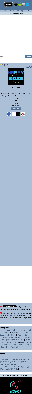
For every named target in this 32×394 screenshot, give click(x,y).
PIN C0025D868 (12, 315)
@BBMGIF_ (18, 105)
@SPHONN (13, 369)
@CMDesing (24, 359)
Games (27, 335)
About (27, 11)
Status (13, 344)
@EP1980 (24, 362)
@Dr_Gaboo (14, 362)
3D (1, 330)
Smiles (22, 342)
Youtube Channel (19, 313)
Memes (17, 337)
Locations (3, 337)
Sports (7, 344)
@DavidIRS (4, 362)
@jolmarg (24, 367)
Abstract (7, 330)
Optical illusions (5, 342)
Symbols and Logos (24, 344)
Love (11, 337)
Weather (14, 347)
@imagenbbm (5, 367)
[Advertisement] (16, 35)
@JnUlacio (16, 367)
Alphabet (15, 330)
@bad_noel (4, 359)
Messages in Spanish (15, 340)
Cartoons (15, 332)
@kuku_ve (4, 369)
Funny (20, 335)
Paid (17, 11)
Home (5, 11)
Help (21, 11)
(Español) (28, 67)
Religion (16, 342)
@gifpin (3, 364)
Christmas (26, 332)
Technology (5, 347)
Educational (4, 335)
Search (11, 11)
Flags (13, 335)
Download (16, 108)
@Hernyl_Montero (13, 364)
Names (28, 340)
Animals (23, 330)
